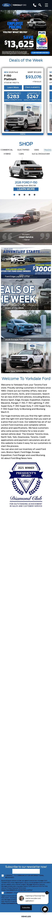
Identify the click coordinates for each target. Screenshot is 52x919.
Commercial (7, 150)
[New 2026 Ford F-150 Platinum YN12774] (22, 117)
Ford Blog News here (21, 458)
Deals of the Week (26, 60)
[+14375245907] (34, 5)
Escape (35, 452)
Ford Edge (26, 452)
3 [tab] (24, 194)
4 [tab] (29, 194)
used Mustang (37, 455)
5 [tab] (34, 194)
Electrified (23, 150)
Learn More (13, 87)
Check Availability (32, 87)
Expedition (6, 455)
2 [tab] (19, 194)
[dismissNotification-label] (46, 892)
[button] (26, 33)
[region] (26, 33)
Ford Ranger (19, 455)
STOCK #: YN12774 (11, 82)
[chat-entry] (45, 909)
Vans (36, 150)
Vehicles (26, 916)
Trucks (47, 150)
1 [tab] (14, 194)
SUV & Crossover (41, 154)
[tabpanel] (26, 174)
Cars (21, 154)
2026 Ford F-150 (26, 182)
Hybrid (7, 154)
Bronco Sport (13, 452)
